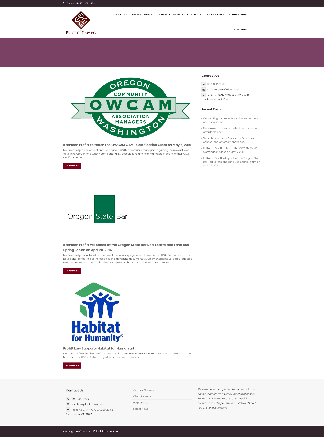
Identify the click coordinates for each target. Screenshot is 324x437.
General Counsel (142, 14)
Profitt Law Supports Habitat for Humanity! (98, 348)
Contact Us (194, 14)
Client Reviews (238, 14)
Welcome (121, 14)
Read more (72, 165)
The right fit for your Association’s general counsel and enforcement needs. (228, 140)
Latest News (240, 29)
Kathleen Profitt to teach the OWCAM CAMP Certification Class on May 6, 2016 (127, 144)
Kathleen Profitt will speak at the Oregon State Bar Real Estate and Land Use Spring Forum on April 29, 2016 (232, 161)
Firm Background (170, 14)
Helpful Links (215, 14)
